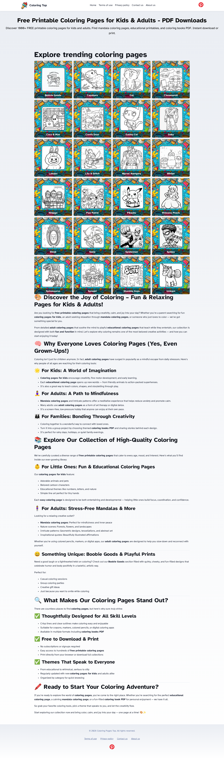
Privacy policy (122, 5)
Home (93, 5)
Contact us (137, 5)
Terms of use (106, 5)
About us (150, 5)
